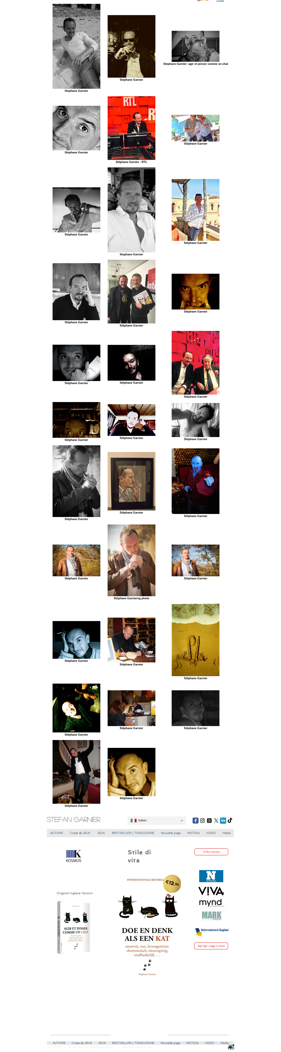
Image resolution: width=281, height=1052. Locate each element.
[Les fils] (209, 820)
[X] (216, 820)
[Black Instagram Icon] (202, 820)
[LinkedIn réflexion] (223, 820)
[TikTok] (230, 820)
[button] (80, 833)
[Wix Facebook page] (195, 820)
